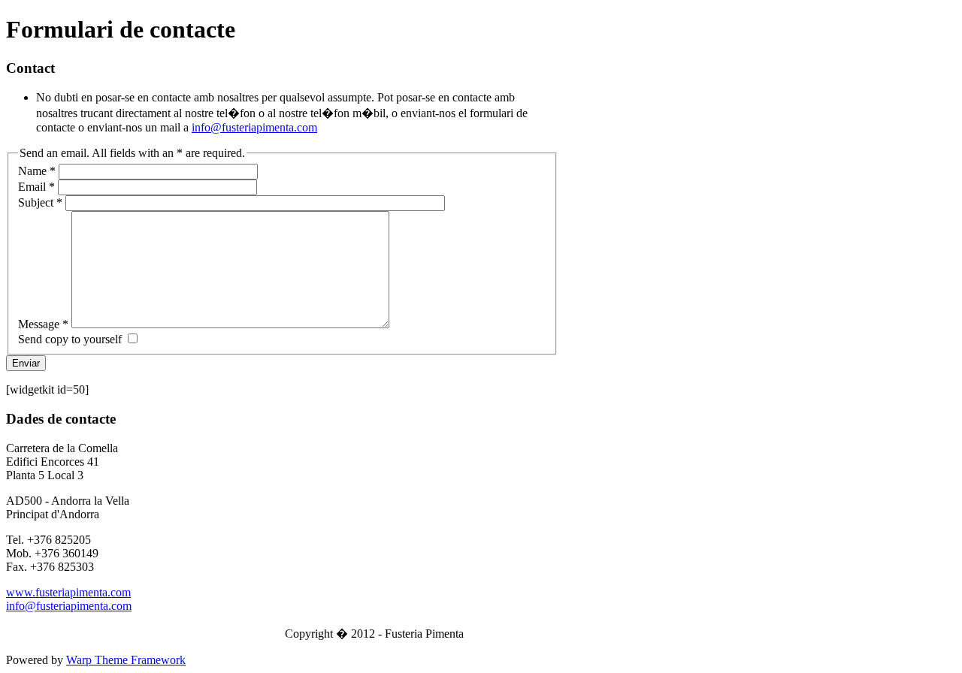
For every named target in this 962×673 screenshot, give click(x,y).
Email (36, 186)
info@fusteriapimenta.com (254, 127)
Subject (40, 202)
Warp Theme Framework (126, 659)
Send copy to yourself (70, 339)
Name (37, 170)
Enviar (26, 363)
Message (43, 324)
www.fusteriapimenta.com (68, 592)
